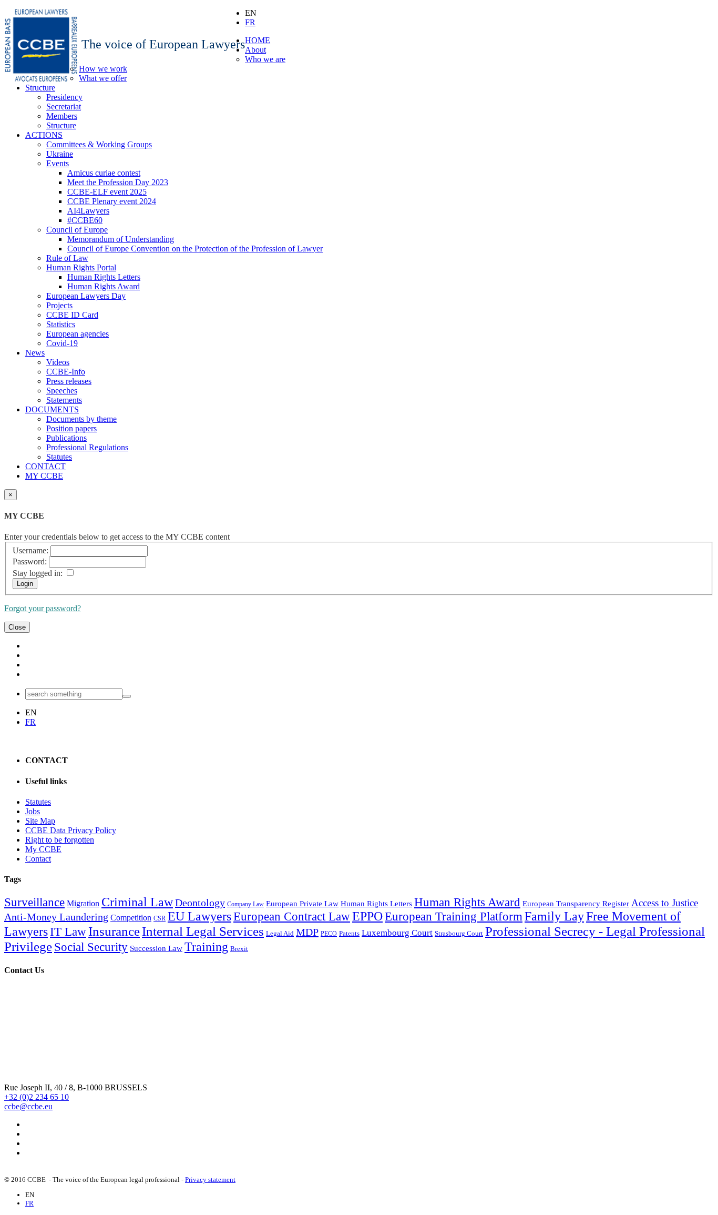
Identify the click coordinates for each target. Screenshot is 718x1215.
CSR (159, 918)
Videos (57, 362)
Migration (83, 903)
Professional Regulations (87, 447)
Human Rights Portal (81, 267)
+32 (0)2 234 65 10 (36, 1096)
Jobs (32, 811)
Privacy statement (210, 1179)
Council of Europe (77, 229)
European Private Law (302, 903)
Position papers (71, 428)
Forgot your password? (42, 608)
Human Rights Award (103, 286)
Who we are (265, 59)
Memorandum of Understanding (120, 239)
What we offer (103, 78)
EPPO (367, 916)
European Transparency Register (575, 903)
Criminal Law (137, 902)
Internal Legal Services (203, 931)
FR (250, 22)
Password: (30, 561)
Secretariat (63, 106)
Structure (40, 87)
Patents (349, 933)
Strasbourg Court (459, 933)
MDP (307, 932)
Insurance (114, 931)
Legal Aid (280, 933)
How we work (103, 68)
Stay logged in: (38, 573)
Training (206, 947)
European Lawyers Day (86, 295)
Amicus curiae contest (103, 172)
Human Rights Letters (103, 276)
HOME (257, 40)
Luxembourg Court (397, 933)
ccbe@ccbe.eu (28, 1106)
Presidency (64, 97)
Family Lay (554, 916)
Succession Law (156, 948)
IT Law (68, 931)
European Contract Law (291, 916)
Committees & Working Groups (99, 144)
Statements (64, 400)
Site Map (40, 820)
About (255, 49)
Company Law (245, 904)
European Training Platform (453, 916)
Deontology (200, 902)
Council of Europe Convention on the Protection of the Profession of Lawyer (195, 248)
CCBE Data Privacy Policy (70, 830)
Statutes (59, 456)
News (35, 352)
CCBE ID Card (72, 314)
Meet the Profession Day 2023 (117, 182)
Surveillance (34, 902)
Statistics (60, 324)
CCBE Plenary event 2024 (111, 201)
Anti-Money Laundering (56, 917)
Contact (38, 858)
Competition (130, 917)
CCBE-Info (65, 371)
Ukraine (59, 153)
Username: (30, 550)
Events (57, 163)
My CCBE (43, 849)
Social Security (91, 947)
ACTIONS (44, 134)
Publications (66, 437)
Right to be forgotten (59, 839)
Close (17, 627)
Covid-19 (62, 343)
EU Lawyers (199, 916)
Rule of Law (67, 258)
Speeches (61, 390)
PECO (329, 933)
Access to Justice (664, 902)
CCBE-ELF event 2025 (107, 191)
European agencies (77, 333)
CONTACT (45, 466)
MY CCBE (44, 475)
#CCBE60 (84, 220)
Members (61, 116)
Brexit (239, 949)
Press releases (68, 381)
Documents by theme (81, 418)
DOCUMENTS (52, 409)
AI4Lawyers (88, 210)
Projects (59, 305)
